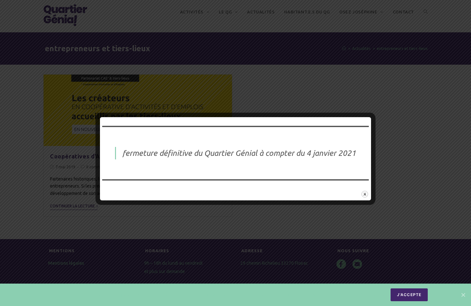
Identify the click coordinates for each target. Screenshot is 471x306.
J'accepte (409, 294)
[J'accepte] (463, 295)
